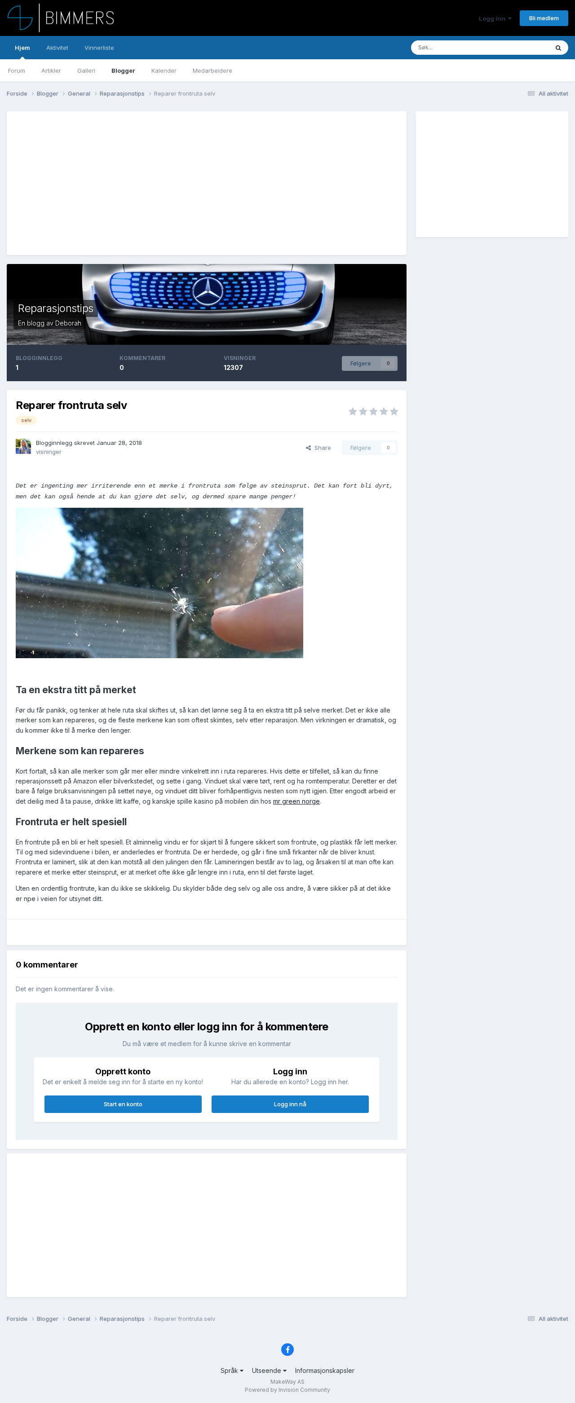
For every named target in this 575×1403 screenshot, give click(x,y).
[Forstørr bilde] (159, 582)
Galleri (86, 70)
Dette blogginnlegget (507, 47)
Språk (230, 1370)
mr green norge (296, 801)
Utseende (267, 1370)
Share (321, 447)
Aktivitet (57, 47)
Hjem (22, 47)
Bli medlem (544, 18)
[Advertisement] (179, 183)
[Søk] (558, 47)
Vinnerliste (99, 47)
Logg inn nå (290, 1104)
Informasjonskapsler (324, 1370)
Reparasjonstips (55, 308)
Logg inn (493, 18)
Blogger (123, 70)
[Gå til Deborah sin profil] (23, 446)
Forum (16, 70)
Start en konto (123, 1104)
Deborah (68, 323)
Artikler (51, 70)
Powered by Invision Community (287, 1389)
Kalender (164, 70)
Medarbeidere (212, 70)
